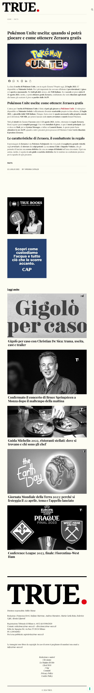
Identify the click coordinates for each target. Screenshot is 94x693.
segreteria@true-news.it (34, 634)
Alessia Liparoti (18, 618)
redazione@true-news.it (24, 626)
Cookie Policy (47, 676)
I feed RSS (47, 665)
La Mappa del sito (47, 662)
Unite (71, 108)
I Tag (47, 668)
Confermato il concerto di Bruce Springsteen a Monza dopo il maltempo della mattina (42, 399)
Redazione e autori (47, 657)
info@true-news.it (15, 647)
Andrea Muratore (53, 615)
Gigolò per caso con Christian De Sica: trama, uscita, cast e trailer (46, 343)
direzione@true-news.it (46, 626)
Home (9, 19)
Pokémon (65, 108)
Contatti (47, 670)
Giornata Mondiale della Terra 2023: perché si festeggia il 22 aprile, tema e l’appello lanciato (41, 499)
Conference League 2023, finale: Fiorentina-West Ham (43, 555)
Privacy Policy (47, 673)
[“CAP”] (27, 258)
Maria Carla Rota (68, 615)
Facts (16, 19)
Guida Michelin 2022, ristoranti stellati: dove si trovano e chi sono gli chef (42, 442)
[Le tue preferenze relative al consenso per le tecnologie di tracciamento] (89, 688)
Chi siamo (47, 659)
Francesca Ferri (23, 615)
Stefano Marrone (37, 615)
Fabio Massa (30, 610)
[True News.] (20, 7)
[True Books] (25, 232)
